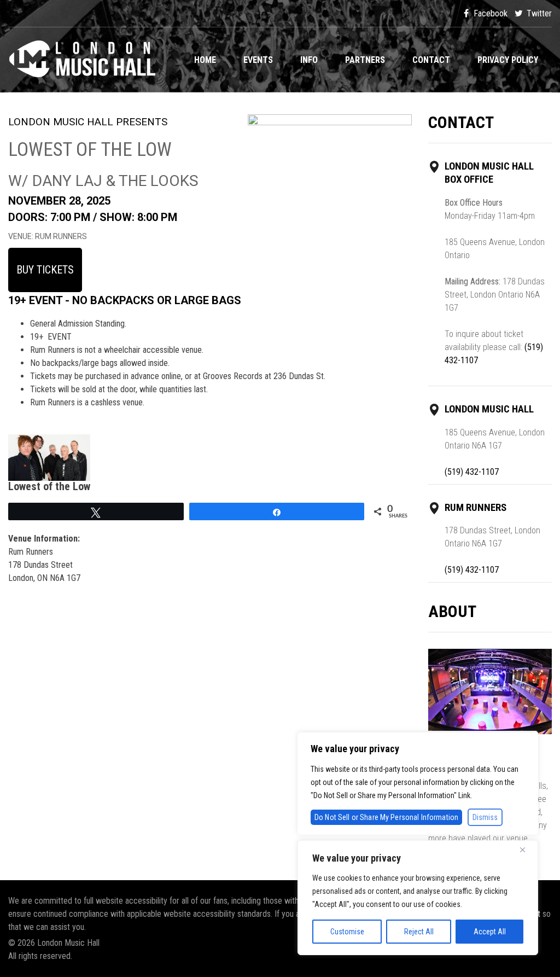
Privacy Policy (507, 60)
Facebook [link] (489, 13)
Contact (431, 60)
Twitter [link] (538, 13)
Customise (347, 931)
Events (258, 60)
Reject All (419, 931)
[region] (418, 897)
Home (205, 60)
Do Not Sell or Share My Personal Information (386, 817)
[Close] (526, 849)
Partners (365, 60)
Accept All (490, 931)
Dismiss (485, 817)
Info (309, 60)
